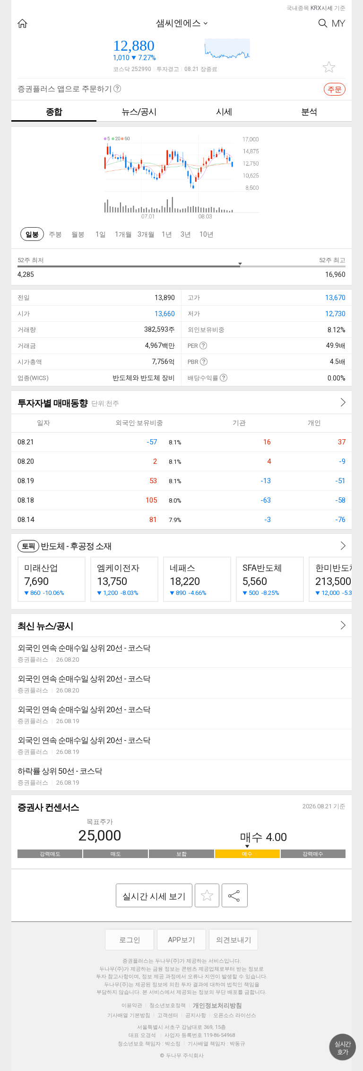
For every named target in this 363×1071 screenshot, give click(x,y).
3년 (186, 234)
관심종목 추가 (329, 67)
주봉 (55, 234)
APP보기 (181, 940)
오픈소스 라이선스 (234, 1015)
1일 (100, 234)
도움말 (203, 345)
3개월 (146, 234)
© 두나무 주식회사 (182, 1056)
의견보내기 (233, 940)
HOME (22, 23)
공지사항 (195, 1015)
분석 (309, 111)
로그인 (129, 940)
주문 (335, 89)
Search (323, 23)
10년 (206, 234)
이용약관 (131, 1005)
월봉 (78, 234)
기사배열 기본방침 (128, 1015)
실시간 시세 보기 (154, 896)
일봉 (32, 234)
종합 (54, 111)
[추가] (207, 895)
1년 (167, 234)
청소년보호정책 (167, 1005)
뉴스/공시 (138, 111)
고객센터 (167, 1015)
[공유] (235, 895)
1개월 (123, 234)
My (339, 23)
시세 (224, 111)
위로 (342, 1047)
